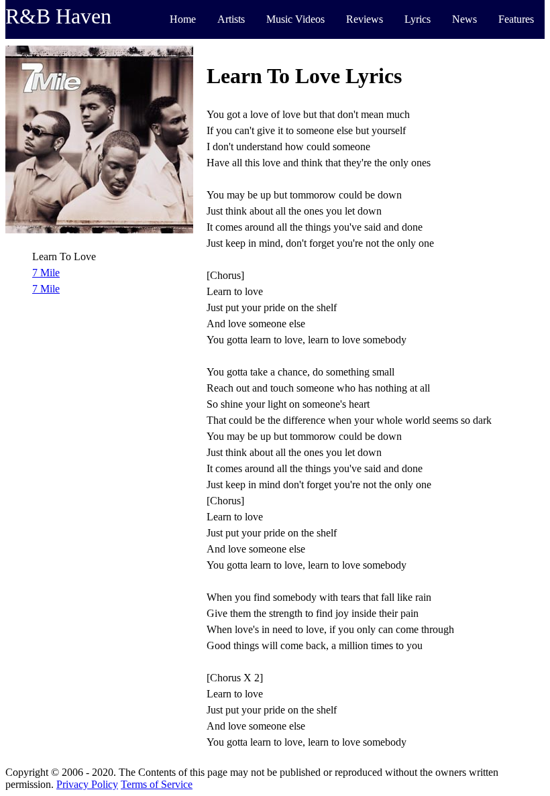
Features (516, 19)
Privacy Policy (87, 784)
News (464, 19)
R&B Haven (58, 16)
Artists (231, 19)
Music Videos (295, 19)
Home (183, 19)
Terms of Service (156, 784)
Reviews (364, 19)
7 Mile (46, 272)
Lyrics (417, 19)
